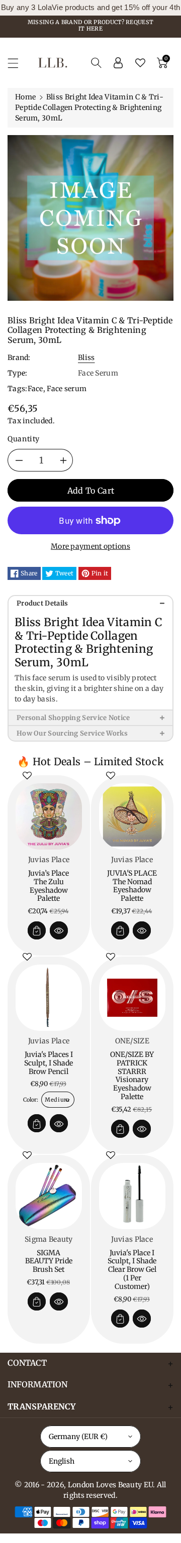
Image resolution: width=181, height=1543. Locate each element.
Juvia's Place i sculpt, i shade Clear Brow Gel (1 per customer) (132, 1269)
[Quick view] (59, 930)
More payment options (90, 546)
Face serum (66, 388)
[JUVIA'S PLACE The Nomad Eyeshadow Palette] (132, 816)
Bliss (86, 357)
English (61, 1461)
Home (25, 96)
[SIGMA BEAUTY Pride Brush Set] (49, 1196)
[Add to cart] (37, 930)
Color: (30, 1099)
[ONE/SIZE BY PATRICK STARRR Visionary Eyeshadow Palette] (132, 998)
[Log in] (118, 63)
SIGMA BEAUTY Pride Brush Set (48, 1261)
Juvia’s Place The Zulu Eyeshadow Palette (48, 886)
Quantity (24, 438)
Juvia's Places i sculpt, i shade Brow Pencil (48, 1063)
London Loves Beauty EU (110, 1484)
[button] (18, 63)
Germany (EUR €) (78, 1436)
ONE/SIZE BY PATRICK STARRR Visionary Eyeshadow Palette (132, 1075)
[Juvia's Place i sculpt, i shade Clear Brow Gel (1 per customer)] (132, 1196)
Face (35, 388)
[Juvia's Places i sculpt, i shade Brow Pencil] (49, 998)
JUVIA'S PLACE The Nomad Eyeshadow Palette (132, 886)
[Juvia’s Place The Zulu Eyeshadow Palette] (49, 816)
